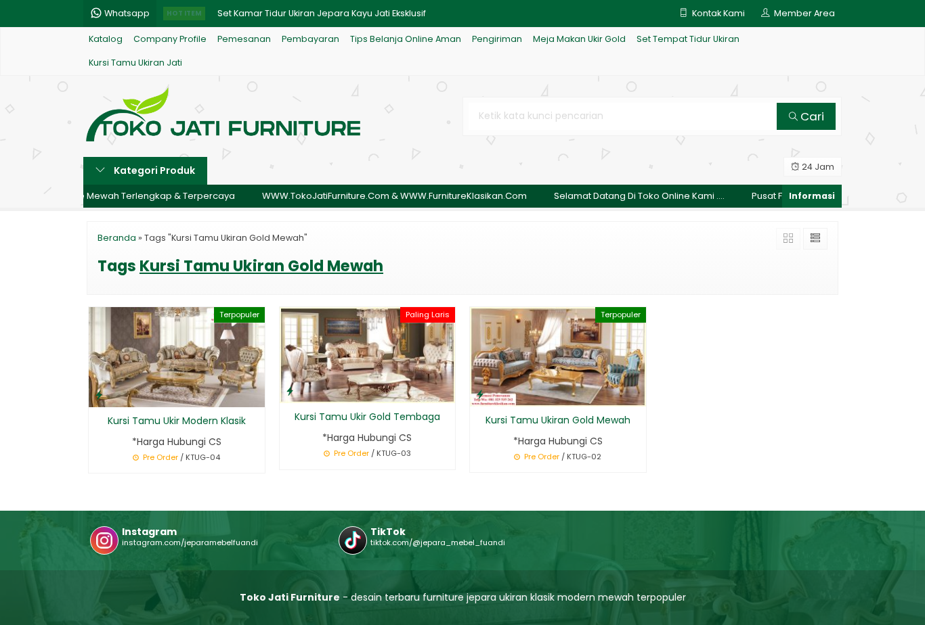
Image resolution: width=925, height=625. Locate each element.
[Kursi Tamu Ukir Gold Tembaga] (368, 354)
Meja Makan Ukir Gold (579, 39)
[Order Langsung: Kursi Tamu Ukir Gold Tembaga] (290, 390)
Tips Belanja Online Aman (405, 39)
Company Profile (170, 39)
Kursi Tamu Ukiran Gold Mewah (558, 420)
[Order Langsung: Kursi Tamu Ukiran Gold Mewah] (480, 394)
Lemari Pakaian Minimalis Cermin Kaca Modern (319, 14)
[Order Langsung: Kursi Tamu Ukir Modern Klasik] (99, 394)
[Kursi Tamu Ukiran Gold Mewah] (558, 356)
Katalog (106, 39)
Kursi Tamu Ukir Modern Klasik (177, 420)
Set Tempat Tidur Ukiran (688, 39)
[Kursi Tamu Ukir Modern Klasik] (177, 356)
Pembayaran (310, 39)
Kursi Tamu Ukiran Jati (135, 62)
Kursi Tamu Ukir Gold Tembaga (367, 416)
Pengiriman (497, 39)
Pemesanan (244, 39)
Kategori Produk (153, 170)
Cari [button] (811, 116)
